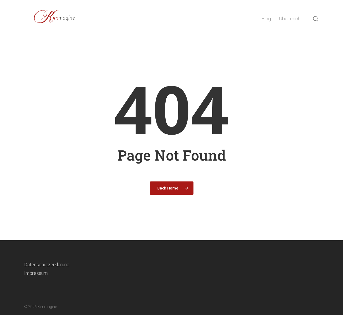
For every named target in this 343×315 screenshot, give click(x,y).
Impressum (36, 273)
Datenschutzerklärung (46, 264)
